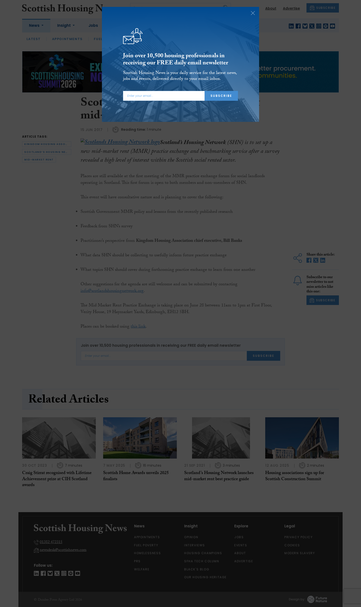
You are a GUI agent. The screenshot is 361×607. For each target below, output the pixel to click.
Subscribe (221, 96)
